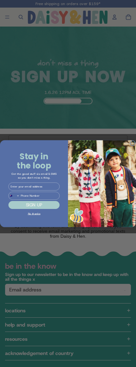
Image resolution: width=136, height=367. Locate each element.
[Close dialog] (132, 143)
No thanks (34, 213)
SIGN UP (34, 205)
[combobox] (14, 195)
